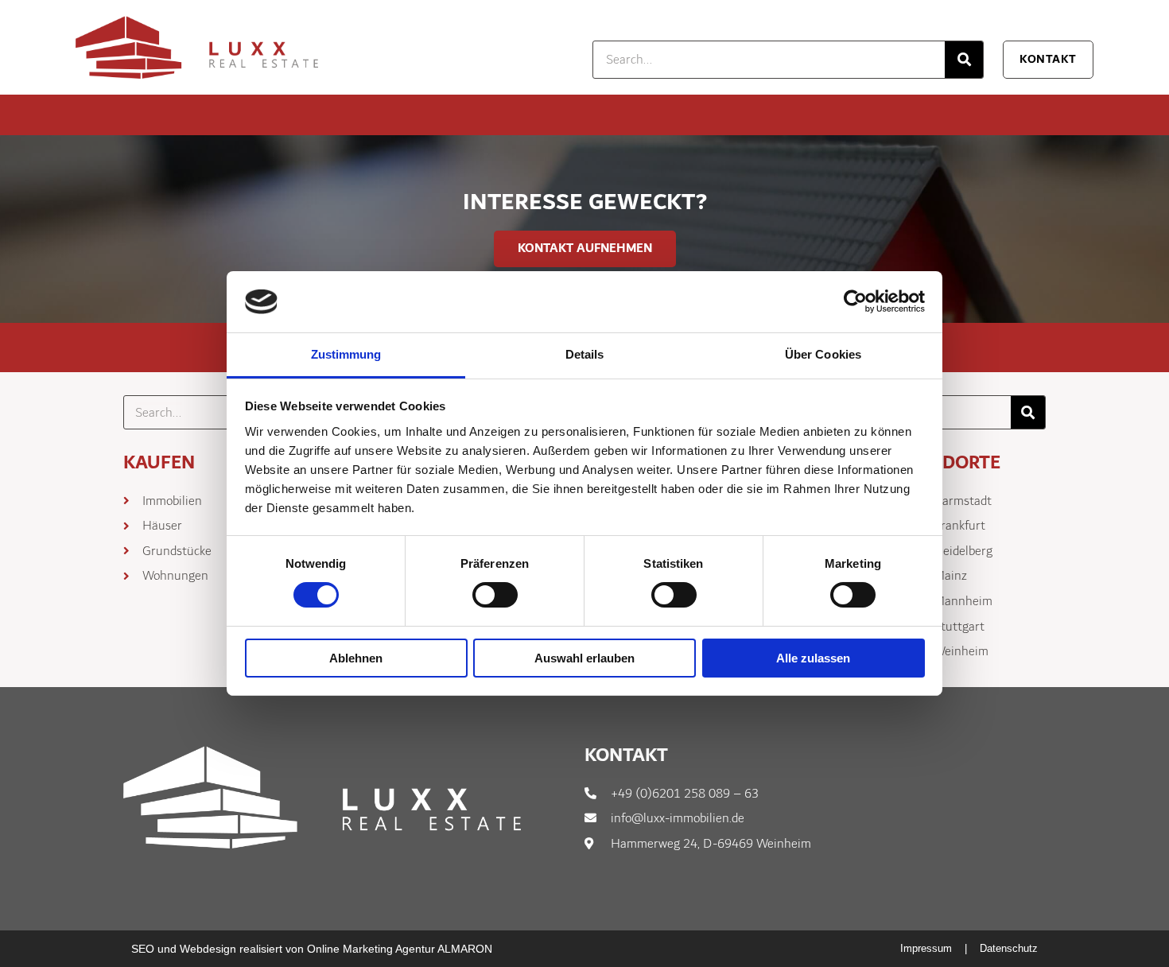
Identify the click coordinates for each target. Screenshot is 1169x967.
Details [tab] (584, 354)
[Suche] (964, 59)
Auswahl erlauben (584, 658)
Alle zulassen (813, 658)
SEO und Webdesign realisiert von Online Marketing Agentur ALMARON (311, 948)
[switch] (495, 595)
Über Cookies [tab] (823, 354)
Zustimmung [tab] (346, 354)
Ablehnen (356, 658)
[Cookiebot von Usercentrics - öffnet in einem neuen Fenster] (855, 301)
